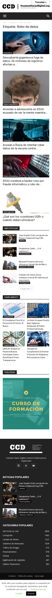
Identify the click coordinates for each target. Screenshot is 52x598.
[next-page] (9, 364)
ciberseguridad (9, 212)
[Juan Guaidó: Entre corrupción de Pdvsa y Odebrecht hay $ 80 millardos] (10, 239)
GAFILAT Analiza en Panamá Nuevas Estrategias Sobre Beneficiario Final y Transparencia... (11, 354)
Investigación (24, 283)
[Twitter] (26, 466)
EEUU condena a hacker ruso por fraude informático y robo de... (23, 182)
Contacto (12, 576)
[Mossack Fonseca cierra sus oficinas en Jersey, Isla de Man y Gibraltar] (10, 265)
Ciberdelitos (8, 53)
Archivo (22, 241)
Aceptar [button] (31, 593)
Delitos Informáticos (11, 104)
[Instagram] (18, 465)
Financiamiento (25, 254)
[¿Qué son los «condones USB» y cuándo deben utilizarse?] (26, 202)
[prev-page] (4, 364)
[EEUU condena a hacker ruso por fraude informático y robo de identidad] (26, 166)
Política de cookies (25, 576)
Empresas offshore (26, 267)
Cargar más (25, 289)
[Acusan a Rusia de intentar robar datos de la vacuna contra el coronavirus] (26, 130)
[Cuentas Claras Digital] (26, 6)
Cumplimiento (8, 317)
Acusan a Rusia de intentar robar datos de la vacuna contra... (23, 146)
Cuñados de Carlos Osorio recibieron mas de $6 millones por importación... (33, 277)
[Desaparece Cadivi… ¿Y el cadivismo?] (10, 252)
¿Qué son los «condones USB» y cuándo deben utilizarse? (23, 218)
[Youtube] (33, 466)
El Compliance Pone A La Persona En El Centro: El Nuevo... (13, 323)
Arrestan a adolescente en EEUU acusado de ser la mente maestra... (25, 111)
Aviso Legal (39, 576)
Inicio (5, 22)
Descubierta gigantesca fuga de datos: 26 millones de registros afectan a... (23, 61)
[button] (4, 16)
